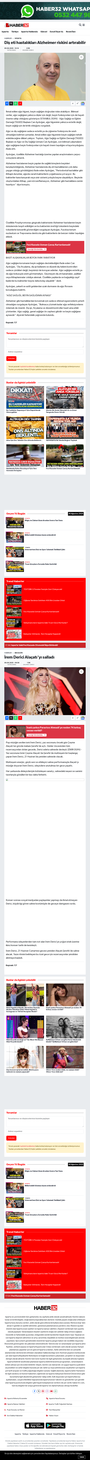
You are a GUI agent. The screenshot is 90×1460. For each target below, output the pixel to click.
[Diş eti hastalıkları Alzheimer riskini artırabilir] (45, 77)
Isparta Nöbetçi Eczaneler (17, 1398)
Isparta (5, 32)
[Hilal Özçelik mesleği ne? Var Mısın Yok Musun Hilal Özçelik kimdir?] (25, 1027)
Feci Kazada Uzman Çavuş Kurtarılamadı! (63, 468)
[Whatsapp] (56, 1391)
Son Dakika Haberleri (15, 1416)
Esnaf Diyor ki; (56, 32)
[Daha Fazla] (20, 103)
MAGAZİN (19, 653)
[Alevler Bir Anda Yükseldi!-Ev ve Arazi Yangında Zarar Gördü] (65, 397)
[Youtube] (51, 1391)
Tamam (81, 1457)
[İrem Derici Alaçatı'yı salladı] (45, 691)
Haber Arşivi (53, 1416)
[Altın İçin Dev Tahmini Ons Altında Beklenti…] (25, 428)
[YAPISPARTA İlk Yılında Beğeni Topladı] (65, 428)
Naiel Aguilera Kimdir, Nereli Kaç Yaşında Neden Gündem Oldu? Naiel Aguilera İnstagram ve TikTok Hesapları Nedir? (23, 1010)
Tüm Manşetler (54, 1410)
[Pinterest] (43, 1391)
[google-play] (55, 1426)
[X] (39, 1391)
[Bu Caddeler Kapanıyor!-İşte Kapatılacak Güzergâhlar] (25, 397)
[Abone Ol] (83, 103)
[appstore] (34, 1426)
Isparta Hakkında (29, 32)
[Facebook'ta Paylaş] (7, 103)
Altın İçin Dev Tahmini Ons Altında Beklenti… (24, 440)
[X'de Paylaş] (11, 103)
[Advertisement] (45, 203)
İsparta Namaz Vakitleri (16, 1404)
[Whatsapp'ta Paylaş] (16, 103)
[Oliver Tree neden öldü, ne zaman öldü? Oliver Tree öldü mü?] (65, 1057)
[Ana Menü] (83, 25)
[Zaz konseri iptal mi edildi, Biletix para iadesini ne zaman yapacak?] (25, 1057)
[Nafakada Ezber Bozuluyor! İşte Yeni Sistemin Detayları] (25, 456)
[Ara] (80, 25)
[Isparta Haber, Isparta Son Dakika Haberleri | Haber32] (16, 25)
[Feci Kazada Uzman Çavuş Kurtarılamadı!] (65, 456)
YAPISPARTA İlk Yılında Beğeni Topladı (61, 440)
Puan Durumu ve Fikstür (16, 1410)
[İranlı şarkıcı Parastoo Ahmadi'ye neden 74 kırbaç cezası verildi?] (65, 995)
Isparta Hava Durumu (57, 1398)
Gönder (11, 359)
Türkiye (14, 32)
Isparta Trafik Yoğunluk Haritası (60, 1404)
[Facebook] (34, 1391)
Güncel (43, 32)
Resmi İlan (70, 32)
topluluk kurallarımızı (28, 366)
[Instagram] (47, 1391)
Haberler (8, 38)
